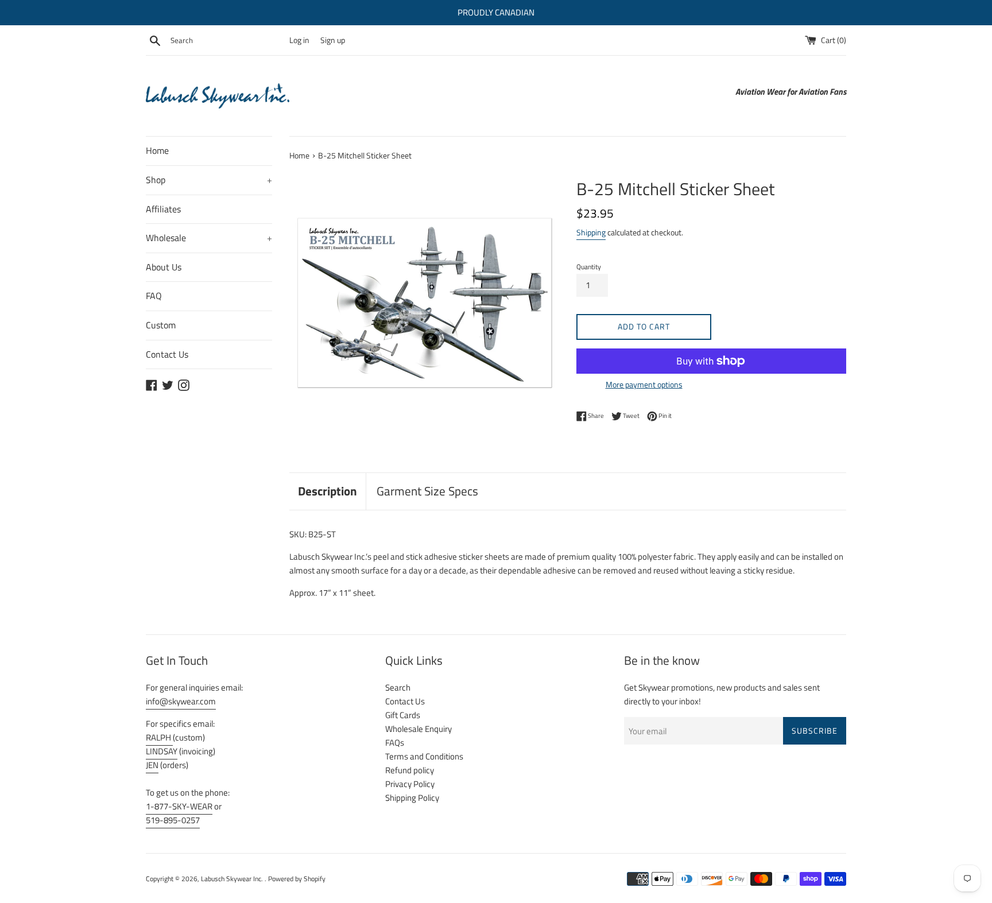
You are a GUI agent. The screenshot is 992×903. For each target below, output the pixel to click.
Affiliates (163, 209)
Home (157, 150)
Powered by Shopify (297, 878)
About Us (163, 267)
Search (397, 687)
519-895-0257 (173, 820)
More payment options (644, 384)
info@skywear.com (181, 701)
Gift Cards (402, 715)
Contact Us (167, 354)
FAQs (394, 742)
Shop (209, 180)
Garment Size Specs (427, 491)
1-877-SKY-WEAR (179, 806)
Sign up (332, 40)
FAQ (154, 296)
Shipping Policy (412, 797)
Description (327, 491)
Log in (299, 40)
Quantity (588, 266)
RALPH (159, 737)
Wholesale (209, 238)
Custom (161, 325)
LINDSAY (161, 751)
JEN (152, 765)
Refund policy (409, 770)
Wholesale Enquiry (418, 728)
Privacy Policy (410, 783)
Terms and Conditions (424, 756)
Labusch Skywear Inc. (233, 878)
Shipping (591, 232)
